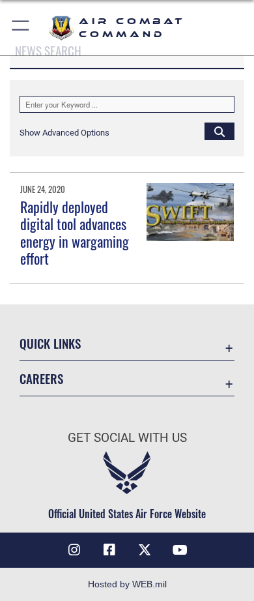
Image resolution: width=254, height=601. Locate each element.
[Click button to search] (219, 131)
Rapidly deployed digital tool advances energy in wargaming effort (74, 232)
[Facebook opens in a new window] (109, 550)
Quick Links (50, 343)
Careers (41, 378)
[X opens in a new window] (144, 550)
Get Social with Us (127, 437)
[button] (21, 27)
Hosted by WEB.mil (127, 584)
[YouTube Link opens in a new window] (180, 550)
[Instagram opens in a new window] (74, 550)
